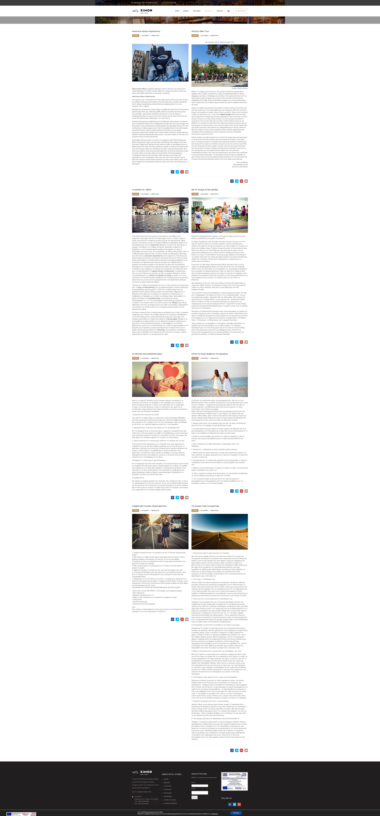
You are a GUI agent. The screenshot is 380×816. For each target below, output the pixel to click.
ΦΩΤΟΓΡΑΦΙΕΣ (197, 11)
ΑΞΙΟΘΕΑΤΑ (167, 789)
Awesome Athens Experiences (146, 31)
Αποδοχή (236, 813)
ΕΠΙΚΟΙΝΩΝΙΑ (168, 796)
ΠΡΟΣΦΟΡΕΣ (168, 793)
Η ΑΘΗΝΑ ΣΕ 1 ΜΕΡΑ (141, 189)
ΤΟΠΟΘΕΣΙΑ (167, 786)
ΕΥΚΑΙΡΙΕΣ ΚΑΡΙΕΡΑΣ (170, 803)
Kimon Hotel (155, 35)
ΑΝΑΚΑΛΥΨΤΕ (209, 11)
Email (193, 788)
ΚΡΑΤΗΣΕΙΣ (220, 11)
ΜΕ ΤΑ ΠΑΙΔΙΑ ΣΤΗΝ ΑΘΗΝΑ (204, 189)
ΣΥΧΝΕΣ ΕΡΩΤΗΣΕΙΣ (170, 800)
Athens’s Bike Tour (200, 31)
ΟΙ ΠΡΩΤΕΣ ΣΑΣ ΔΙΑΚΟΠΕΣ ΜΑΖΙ (147, 354)
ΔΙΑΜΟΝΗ (186, 11)
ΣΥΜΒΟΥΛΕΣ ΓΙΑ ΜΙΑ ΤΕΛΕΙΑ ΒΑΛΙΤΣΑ (149, 506)
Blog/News (145, 35)
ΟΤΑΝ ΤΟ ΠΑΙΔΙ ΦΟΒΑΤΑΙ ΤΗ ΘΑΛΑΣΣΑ (209, 354)
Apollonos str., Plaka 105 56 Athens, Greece (146, 2)
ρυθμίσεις (215, 814)
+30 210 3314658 (171, 2)
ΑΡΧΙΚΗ (177, 11)
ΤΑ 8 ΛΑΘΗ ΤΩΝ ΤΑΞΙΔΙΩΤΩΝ (205, 506)
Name (193, 782)
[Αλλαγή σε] (229, 11)
